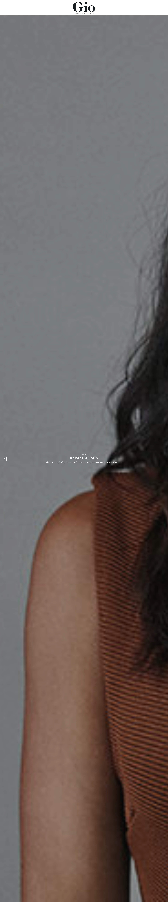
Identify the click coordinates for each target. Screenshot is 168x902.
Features (84, 454)
